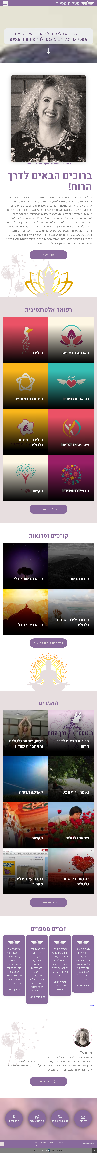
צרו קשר (35, 1144)
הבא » (90, 1006)
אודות (61, 1143)
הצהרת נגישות (52, 1144)
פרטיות (43, 1143)
